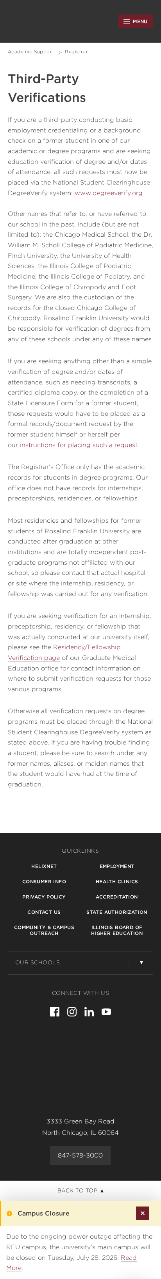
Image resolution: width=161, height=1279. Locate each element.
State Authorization (116, 912)
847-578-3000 (80, 1155)
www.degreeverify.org (109, 193)
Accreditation (117, 897)
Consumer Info (44, 881)
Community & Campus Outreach (44, 930)
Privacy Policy (44, 897)
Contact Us (44, 912)
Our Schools (37, 962)
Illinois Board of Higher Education (117, 930)
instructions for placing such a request (79, 445)
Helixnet (44, 866)
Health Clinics (117, 881)
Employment (117, 866)
